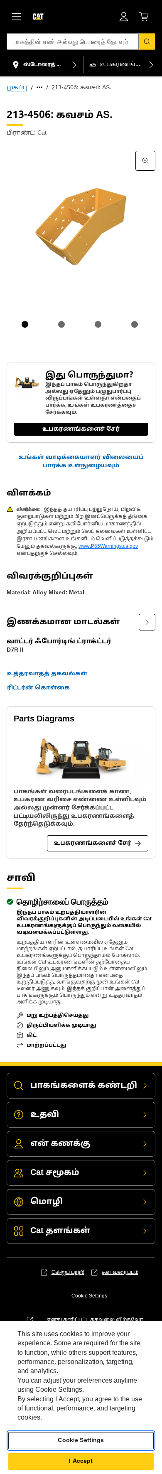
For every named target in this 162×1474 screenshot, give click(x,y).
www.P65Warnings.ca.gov (108, 546)
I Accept (81, 1461)
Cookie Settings (89, 1296)
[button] (81, 461)
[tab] (25, 324)
